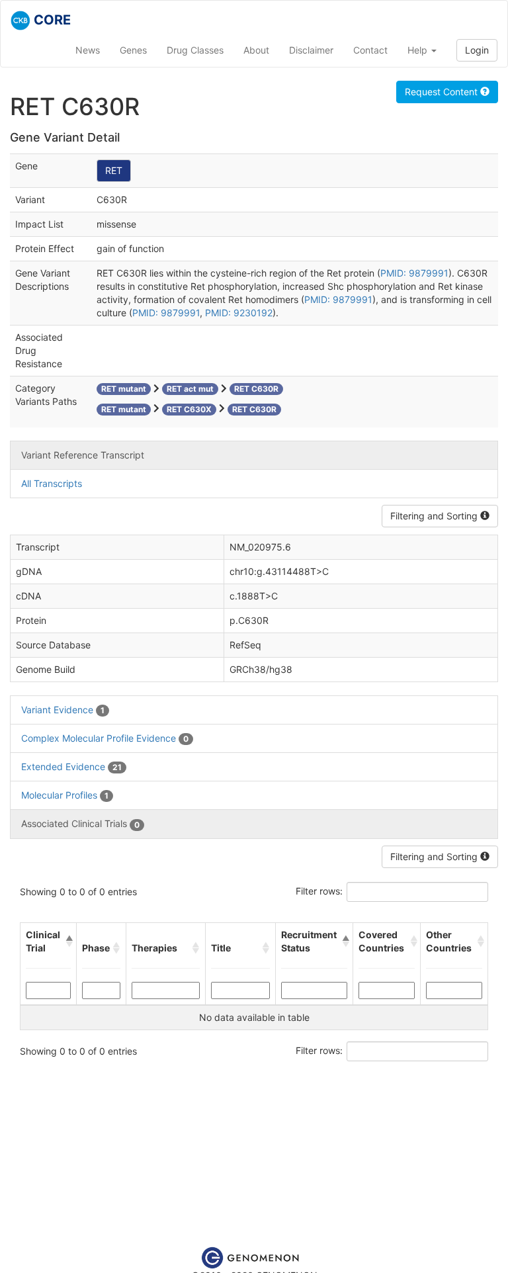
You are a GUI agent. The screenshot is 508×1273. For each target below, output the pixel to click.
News (87, 50)
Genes (133, 50)
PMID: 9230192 (239, 312)
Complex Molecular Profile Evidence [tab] (105, 738)
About (256, 50)
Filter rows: (319, 891)
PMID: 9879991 (414, 273)
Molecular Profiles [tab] (64, 795)
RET (113, 170)
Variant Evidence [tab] (63, 709)
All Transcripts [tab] (51, 483)
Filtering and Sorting (435, 515)
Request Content (442, 91)
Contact (370, 50)
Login (477, 50)
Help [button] (418, 50)
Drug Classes (195, 50)
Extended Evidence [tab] (71, 766)
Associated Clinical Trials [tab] (80, 823)
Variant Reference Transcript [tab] (82, 455)
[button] (68, 941)
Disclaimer (311, 50)
